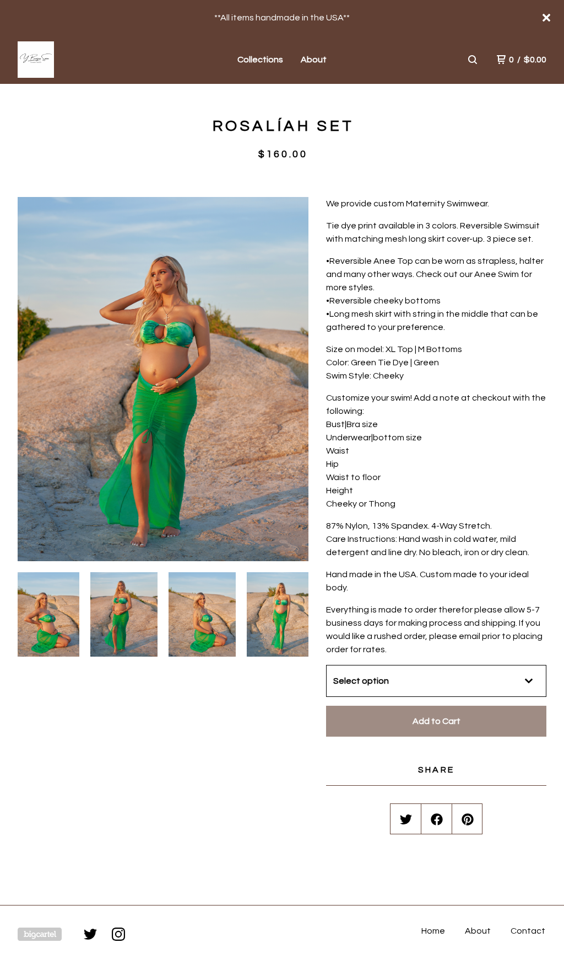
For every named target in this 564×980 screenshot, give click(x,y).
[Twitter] (90, 934)
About (314, 59)
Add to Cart (436, 721)
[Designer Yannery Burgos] (75, 59)
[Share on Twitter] (406, 819)
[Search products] (472, 59)
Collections (260, 59)
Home (433, 930)
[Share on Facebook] (436, 819)
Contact (528, 930)
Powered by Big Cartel (40, 934)
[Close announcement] (546, 17)
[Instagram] (118, 934)
